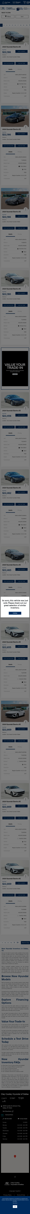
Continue (15, 613)
